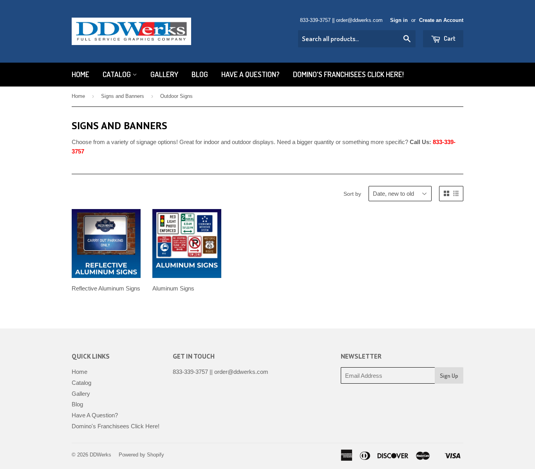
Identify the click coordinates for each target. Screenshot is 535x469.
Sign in (399, 20)
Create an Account (441, 20)
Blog (200, 74)
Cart (449, 38)
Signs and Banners (122, 96)
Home (80, 74)
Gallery (164, 74)
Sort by (352, 194)
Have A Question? (250, 74)
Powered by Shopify (141, 455)
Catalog (117, 74)
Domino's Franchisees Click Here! (348, 74)
